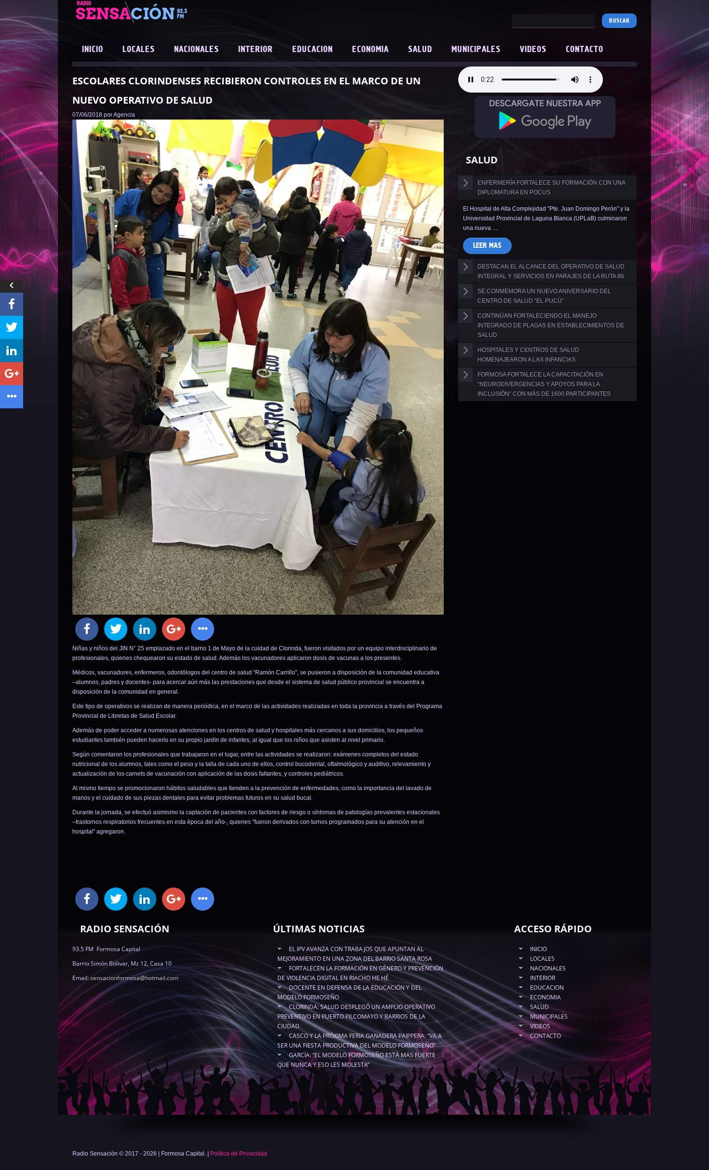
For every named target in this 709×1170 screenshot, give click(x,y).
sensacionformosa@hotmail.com (134, 978)
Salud (420, 49)
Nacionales (196, 49)
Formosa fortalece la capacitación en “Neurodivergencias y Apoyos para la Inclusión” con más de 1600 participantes (544, 384)
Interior (255, 49)
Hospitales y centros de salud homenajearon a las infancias (528, 355)
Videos (533, 49)
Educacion (312, 49)
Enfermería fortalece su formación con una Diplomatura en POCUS (551, 187)
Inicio (92, 49)
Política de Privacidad (238, 1153)
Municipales (476, 49)
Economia (370, 49)
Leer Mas (487, 245)
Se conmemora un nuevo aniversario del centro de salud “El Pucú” (544, 296)
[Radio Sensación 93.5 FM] (185, 11)
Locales (139, 49)
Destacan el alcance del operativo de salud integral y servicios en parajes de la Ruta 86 (551, 271)
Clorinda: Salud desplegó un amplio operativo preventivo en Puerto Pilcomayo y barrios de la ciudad (356, 1016)
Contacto (584, 49)
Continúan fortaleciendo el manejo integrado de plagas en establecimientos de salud (550, 325)
